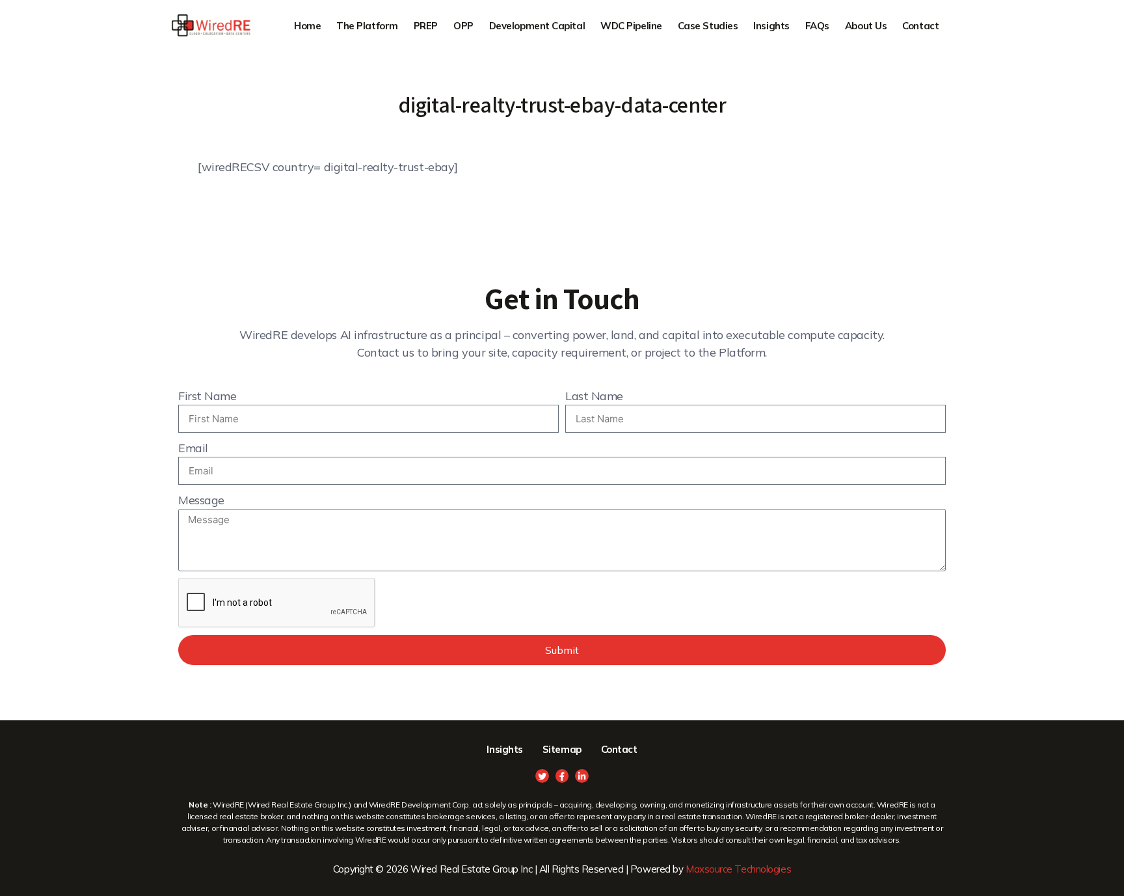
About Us (866, 26)
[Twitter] (542, 776)
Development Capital (537, 26)
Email (193, 448)
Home (307, 26)
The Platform (367, 26)
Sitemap (562, 749)
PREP (426, 26)
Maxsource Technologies (738, 869)
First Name (207, 395)
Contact (920, 26)
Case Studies (708, 26)
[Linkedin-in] (582, 776)
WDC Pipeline (631, 26)
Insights (771, 26)
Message (201, 500)
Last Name (594, 395)
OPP (463, 26)
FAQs (817, 26)
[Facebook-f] (562, 776)
